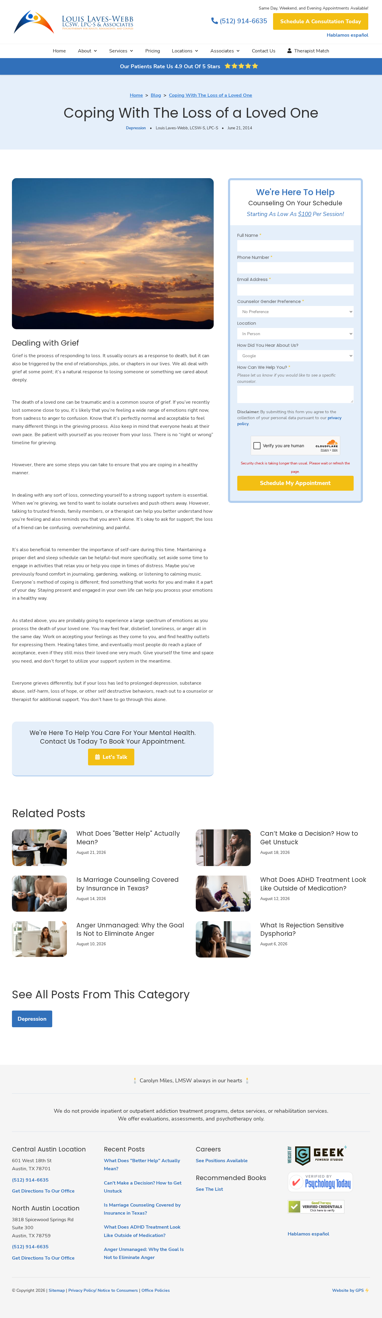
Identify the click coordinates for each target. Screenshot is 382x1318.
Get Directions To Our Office (43, 1191)
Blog (156, 95)
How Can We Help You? (263, 367)
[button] (87, 51)
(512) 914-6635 (239, 21)
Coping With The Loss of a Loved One (210, 95)
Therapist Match (308, 51)
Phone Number (254, 257)
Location (246, 323)
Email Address (254, 279)
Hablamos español (347, 35)
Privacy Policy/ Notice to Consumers (103, 1290)
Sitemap (57, 1290)
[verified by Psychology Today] (320, 1182)
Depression (136, 128)
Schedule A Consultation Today (320, 21)
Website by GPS (348, 1290)
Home (59, 51)
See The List (209, 1189)
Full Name (249, 235)
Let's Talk (111, 757)
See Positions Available (222, 1160)
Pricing (152, 51)
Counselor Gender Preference (270, 301)
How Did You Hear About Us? (267, 345)
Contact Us (263, 51)
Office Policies (155, 1290)
